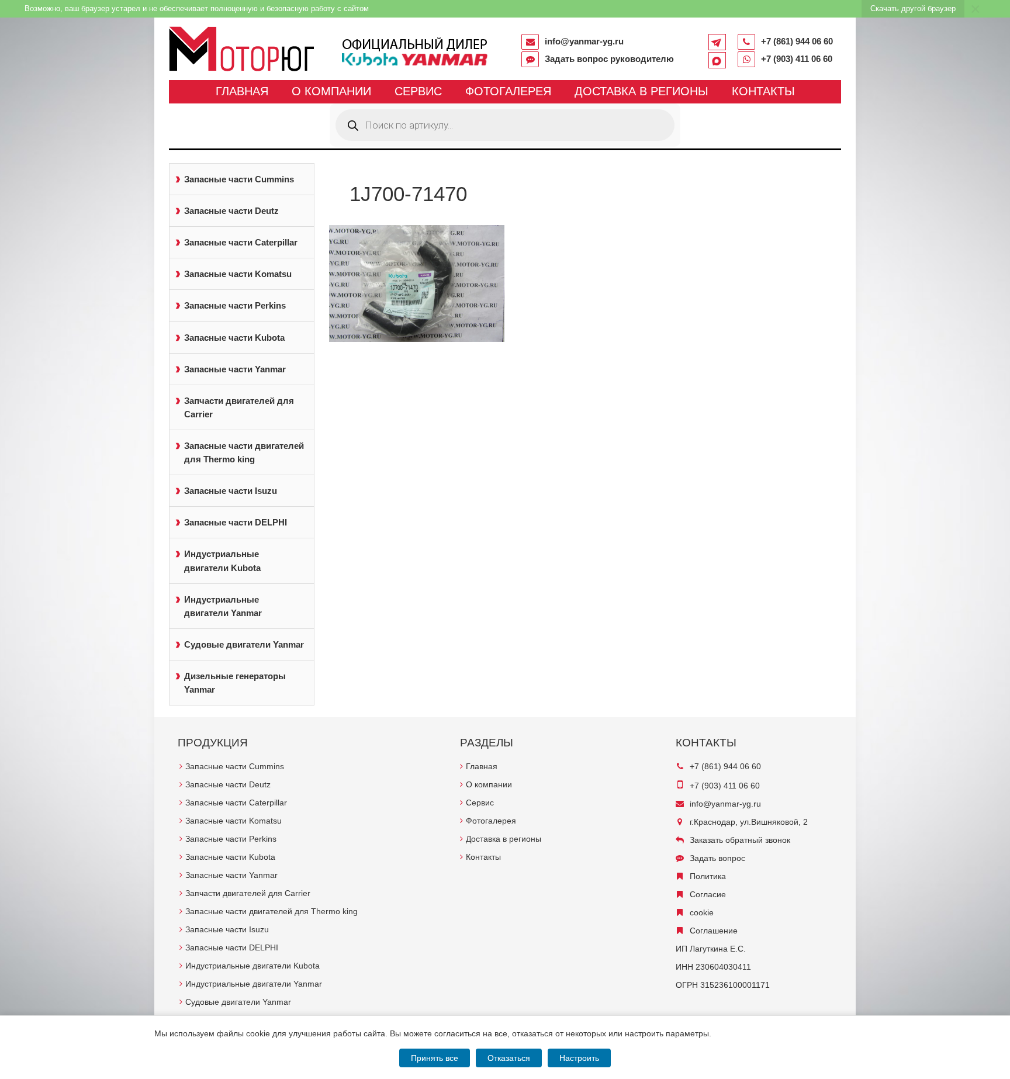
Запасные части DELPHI (235, 522)
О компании (331, 91)
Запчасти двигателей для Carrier (239, 407)
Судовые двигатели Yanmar (244, 644)
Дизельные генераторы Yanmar (235, 682)
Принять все (434, 1058)
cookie (702, 912)
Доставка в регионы (641, 91)
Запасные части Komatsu (238, 274)
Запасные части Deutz (231, 211)
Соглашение (714, 930)
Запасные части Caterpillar (241, 242)
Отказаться (508, 1058)
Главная (242, 91)
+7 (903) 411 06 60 (796, 59)
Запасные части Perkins (235, 305)
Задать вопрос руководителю (609, 59)
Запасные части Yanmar (235, 369)
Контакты (763, 91)
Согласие (708, 894)
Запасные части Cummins (239, 179)
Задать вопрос (717, 858)
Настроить (579, 1058)
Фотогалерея (508, 91)
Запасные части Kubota (234, 338)
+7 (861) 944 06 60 (797, 41)
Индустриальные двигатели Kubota (222, 560)
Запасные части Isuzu (230, 491)
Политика (708, 876)
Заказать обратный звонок (740, 840)
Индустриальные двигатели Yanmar (223, 606)
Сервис (418, 91)
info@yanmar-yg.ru (584, 41)
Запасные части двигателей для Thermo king (244, 452)
